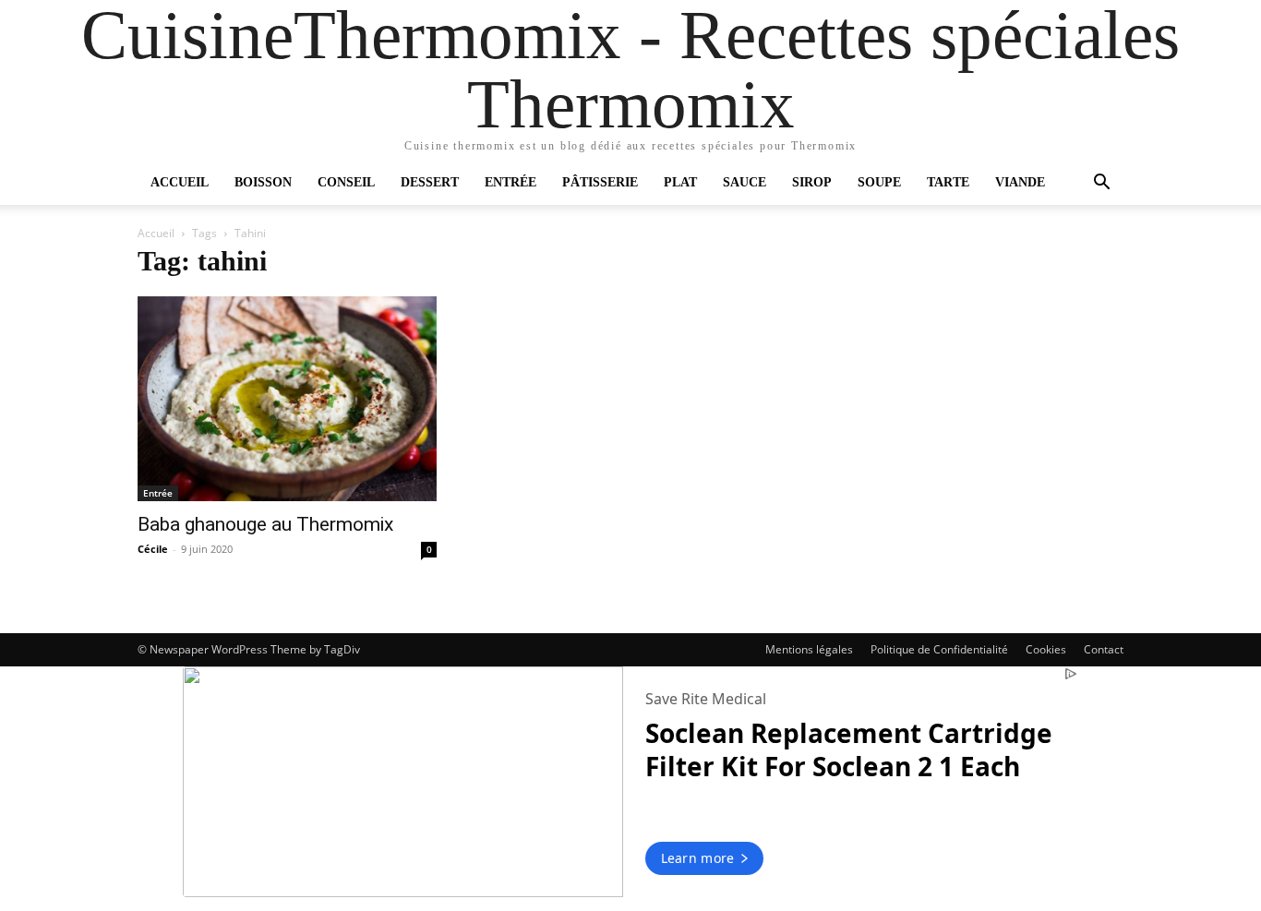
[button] (1101, 184)
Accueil (179, 182)
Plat (680, 182)
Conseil (346, 182)
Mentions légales (809, 649)
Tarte (948, 182)
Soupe (879, 182)
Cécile (153, 549)
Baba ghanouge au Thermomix (265, 524)
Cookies (1046, 649)
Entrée (510, 182)
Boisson (263, 182)
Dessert (430, 182)
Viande (1020, 182)
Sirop (812, 182)
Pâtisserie (600, 182)
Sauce (744, 182)
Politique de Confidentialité (939, 649)
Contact (1103, 649)
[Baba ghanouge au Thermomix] (287, 398)
